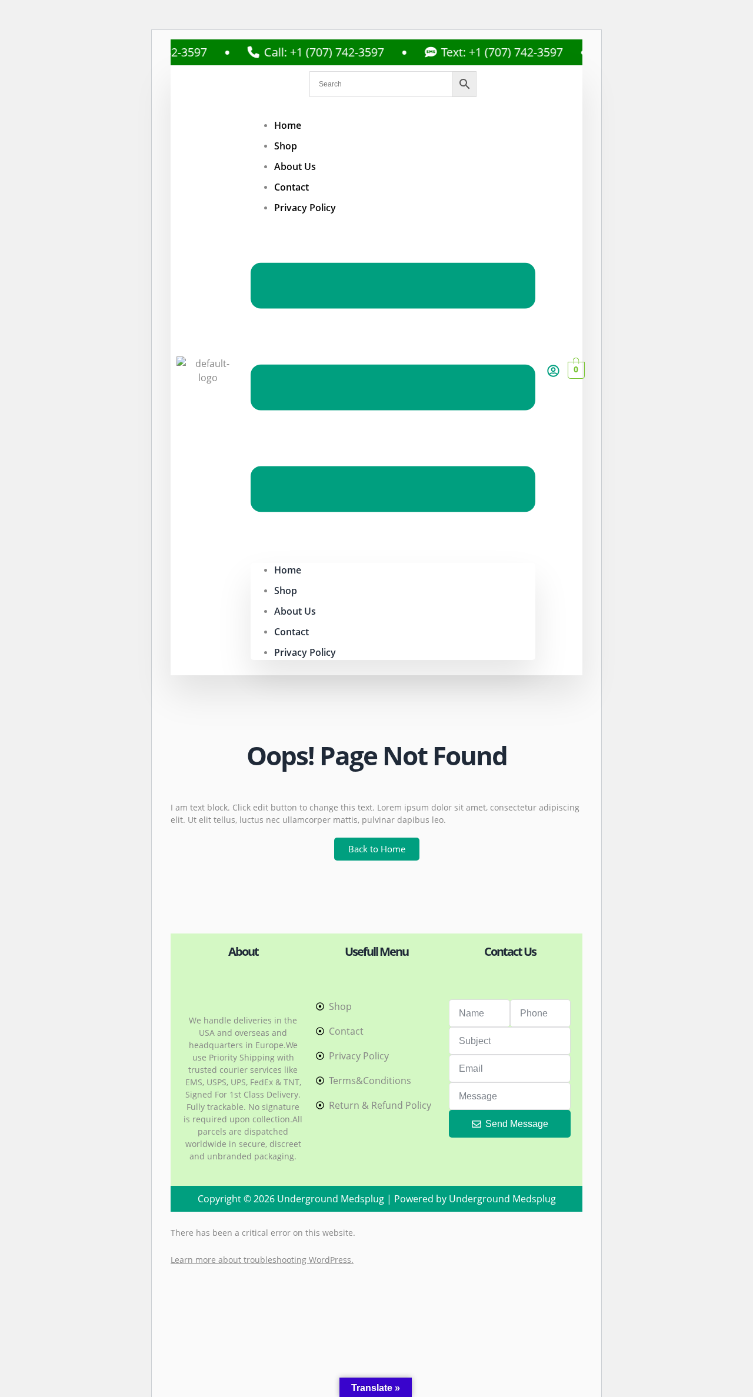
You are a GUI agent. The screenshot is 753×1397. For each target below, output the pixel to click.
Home (287, 125)
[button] (393, 389)
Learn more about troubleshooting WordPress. (262, 1259)
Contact (291, 187)
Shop (285, 145)
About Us (295, 166)
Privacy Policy (305, 207)
